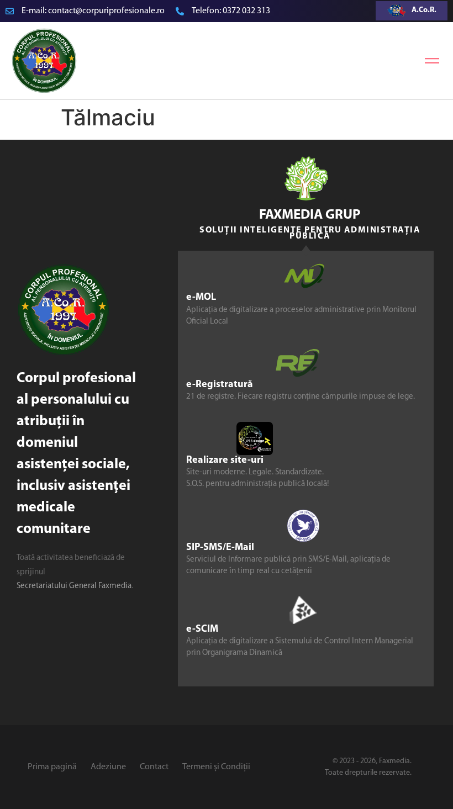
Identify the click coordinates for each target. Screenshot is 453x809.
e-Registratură (219, 385)
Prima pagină (52, 767)
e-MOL (201, 298)
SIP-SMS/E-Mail (220, 548)
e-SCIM (202, 629)
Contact (154, 767)
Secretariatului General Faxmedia (74, 586)
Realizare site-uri (225, 461)
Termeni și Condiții (216, 767)
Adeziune (108, 767)
